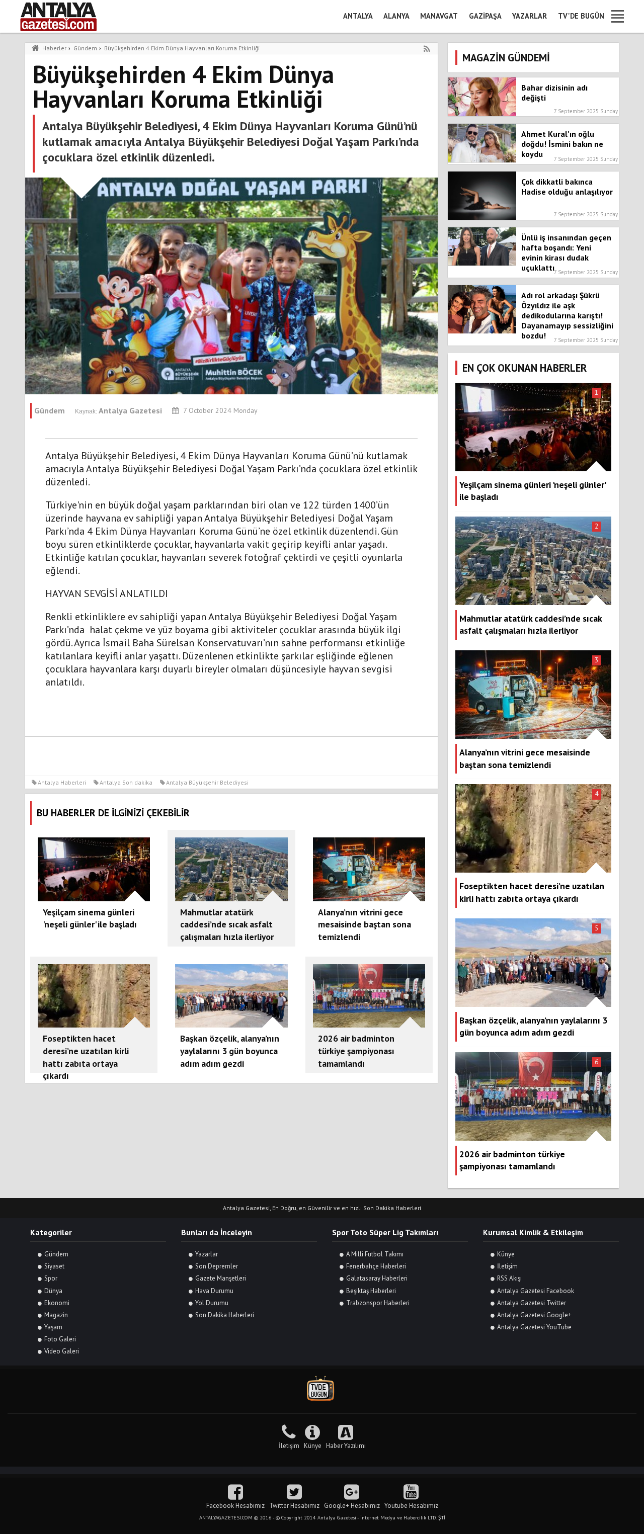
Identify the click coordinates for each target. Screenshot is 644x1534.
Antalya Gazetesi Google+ (534, 1315)
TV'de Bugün (581, 16)
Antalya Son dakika (126, 782)
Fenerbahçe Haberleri (376, 1266)
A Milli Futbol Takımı (375, 1254)
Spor (50, 1278)
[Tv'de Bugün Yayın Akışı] (322, 1389)
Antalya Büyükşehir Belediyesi (207, 782)
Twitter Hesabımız (294, 1505)
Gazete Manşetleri (220, 1278)
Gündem (56, 1254)
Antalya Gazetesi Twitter (531, 1303)
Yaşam (53, 1327)
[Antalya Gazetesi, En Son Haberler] (65, 16)
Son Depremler (216, 1266)
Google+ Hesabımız (352, 1505)
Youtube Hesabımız (411, 1505)
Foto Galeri (60, 1339)
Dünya (53, 1291)
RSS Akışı (509, 1278)
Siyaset (54, 1266)
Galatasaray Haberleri (377, 1278)
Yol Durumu (211, 1303)
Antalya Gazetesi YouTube (534, 1327)
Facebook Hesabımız (235, 1505)
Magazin (56, 1315)
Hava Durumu (214, 1291)
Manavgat (439, 16)
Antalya (358, 16)
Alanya (396, 16)
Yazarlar (529, 16)
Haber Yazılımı (346, 1445)
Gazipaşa (485, 16)
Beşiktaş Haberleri (371, 1291)
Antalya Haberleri (62, 782)
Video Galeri (61, 1351)
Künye (506, 1254)
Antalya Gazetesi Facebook (535, 1291)
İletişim (507, 1266)
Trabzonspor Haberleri (378, 1303)
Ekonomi (56, 1303)
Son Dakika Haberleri (224, 1315)
